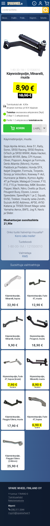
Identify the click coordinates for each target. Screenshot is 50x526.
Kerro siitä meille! (25, 236)
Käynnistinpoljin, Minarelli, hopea (12, 297)
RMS (25, 256)
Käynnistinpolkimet (34, 18)
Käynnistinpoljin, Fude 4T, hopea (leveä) (13, 377)
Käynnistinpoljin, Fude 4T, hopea (37, 418)
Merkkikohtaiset (44, 18)
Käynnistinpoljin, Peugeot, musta (37, 337)
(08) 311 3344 (17, 509)
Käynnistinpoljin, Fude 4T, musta (37, 297)
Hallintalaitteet (14, 18)
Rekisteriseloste (16, 500)
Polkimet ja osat (24, 18)
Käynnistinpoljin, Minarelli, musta (12, 337)
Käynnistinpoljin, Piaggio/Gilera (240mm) (12, 458)
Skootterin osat (5, 18)
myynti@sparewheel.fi (19, 513)
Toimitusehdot (15, 497)
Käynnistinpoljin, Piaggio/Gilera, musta (13, 418)
